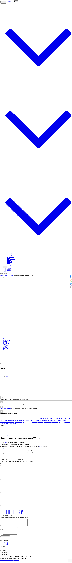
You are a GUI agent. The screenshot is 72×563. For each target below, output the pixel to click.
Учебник (2, 351)
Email (1, 531)
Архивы (2, 427)
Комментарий (3, 525)
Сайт (1, 533)
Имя (1, 529)
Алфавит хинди (3, 418)
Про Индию (2, 338)
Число (1, 423)
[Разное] (10, 388)
